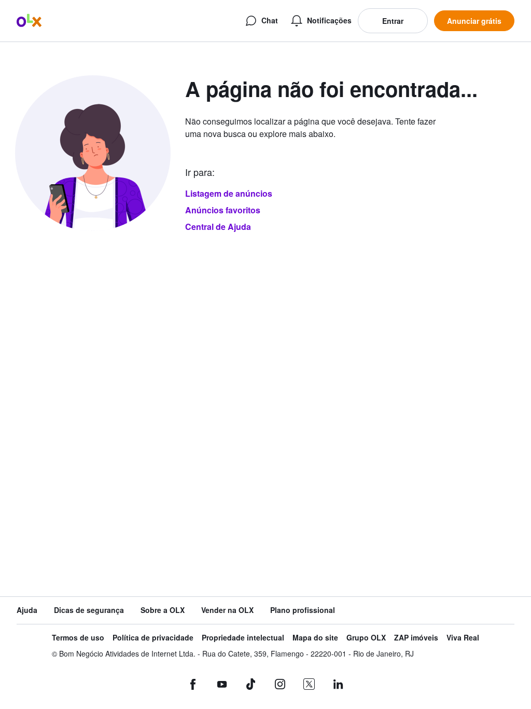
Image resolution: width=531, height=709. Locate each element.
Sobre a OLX (163, 610)
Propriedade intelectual (243, 638)
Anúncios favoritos (222, 210)
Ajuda (27, 610)
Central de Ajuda (218, 227)
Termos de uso (78, 638)
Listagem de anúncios (228, 193)
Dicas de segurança (89, 610)
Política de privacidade (153, 638)
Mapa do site (315, 638)
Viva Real (462, 638)
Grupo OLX (366, 638)
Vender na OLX (227, 610)
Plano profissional (302, 610)
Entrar (392, 21)
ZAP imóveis (416, 638)
